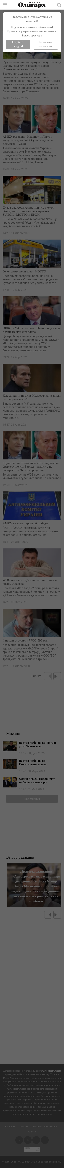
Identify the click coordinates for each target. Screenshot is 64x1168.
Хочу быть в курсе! (18, 44)
